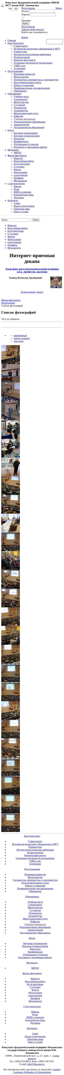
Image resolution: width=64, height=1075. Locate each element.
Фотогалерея (20, 172)
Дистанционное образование (29, 127)
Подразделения (22, 57)
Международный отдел (26, 113)
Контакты (12, 200)
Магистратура (21, 77)
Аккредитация (21, 124)
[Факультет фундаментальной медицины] (2, 5)
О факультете (21, 46)
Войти (24, 37)
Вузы (16, 189)
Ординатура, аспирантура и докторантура (36, 79)
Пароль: (25, 14)
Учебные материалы (24, 119)
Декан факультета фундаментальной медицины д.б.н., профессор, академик (32, 270)
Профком (18, 178)
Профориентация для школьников (32, 88)
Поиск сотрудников (24, 206)
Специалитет (21, 99)
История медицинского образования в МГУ (37, 48)
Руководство (20, 51)
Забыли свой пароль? (32, 29)
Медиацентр (20, 180)
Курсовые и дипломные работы (30, 147)
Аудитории (19, 68)
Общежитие (20, 91)
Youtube (16, 9)
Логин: (25, 11)
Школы (17, 186)
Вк (10, 9)
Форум (17, 169)
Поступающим (15, 71)
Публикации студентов (26, 144)
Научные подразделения (26, 135)
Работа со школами (24, 85)
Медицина (13, 150)
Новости (18, 158)
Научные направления (25, 133)
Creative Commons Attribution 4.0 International (37, 1071)
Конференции (21, 141)
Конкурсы (19, 138)
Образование (14, 93)
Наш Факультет (15, 43)
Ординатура (20, 107)
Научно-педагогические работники (32, 54)
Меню (58, 8)
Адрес (17, 203)
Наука (10, 130)
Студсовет (19, 166)
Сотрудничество (16, 183)
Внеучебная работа (24, 161)
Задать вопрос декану (32, 292)
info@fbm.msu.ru (36, 1064)
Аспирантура (21, 110)
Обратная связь (54, 41)
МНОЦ (17, 152)
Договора (19, 197)
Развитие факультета (24, 60)
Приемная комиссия (24, 74)
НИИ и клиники (22, 192)
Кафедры (18, 116)
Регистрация (28, 26)
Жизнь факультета (17, 155)
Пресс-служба (21, 211)
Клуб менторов (22, 164)
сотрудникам (20, 175)
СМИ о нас (19, 65)
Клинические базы (24, 194)
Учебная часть (21, 96)
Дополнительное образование (29, 121)
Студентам (19, 105)
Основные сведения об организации (33, 62)
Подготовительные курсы (27, 82)
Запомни (26, 20)
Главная (11, 40)
